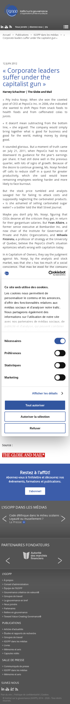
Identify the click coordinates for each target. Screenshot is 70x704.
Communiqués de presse (16, 666)
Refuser (35, 428)
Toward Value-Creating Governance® (22, 616)
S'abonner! (35, 491)
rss (10, 28)
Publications (22, 34)
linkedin (2, 28)
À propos (8, 580)
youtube (6, 28)
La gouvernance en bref (16, 600)
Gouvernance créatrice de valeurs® (21, 592)
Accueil (6, 34)
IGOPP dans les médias (46, 34)
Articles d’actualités (13, 629)
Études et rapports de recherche (20, 633)
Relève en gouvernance (15, 612)
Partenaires (9, 608)
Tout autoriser (35, 405)
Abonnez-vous (36, 27)
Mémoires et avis (12, 649)
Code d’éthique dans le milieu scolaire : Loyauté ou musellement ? (34, 517)
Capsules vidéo (11, 653)
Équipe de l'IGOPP (13, 588)
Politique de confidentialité (27, 694)
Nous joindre (10, 604)
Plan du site (6, 694)
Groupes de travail (13, 596)
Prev (6, 519)
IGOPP (31, 11)
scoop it (12, 689)
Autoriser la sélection (35, 416)
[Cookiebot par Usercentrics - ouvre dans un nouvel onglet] (49, 273)
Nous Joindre (21, 27)
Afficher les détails (45, 393)
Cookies (45, 694)
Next (64, 519)
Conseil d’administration (16, 584)
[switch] (60, 353)
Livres (7, 645)
